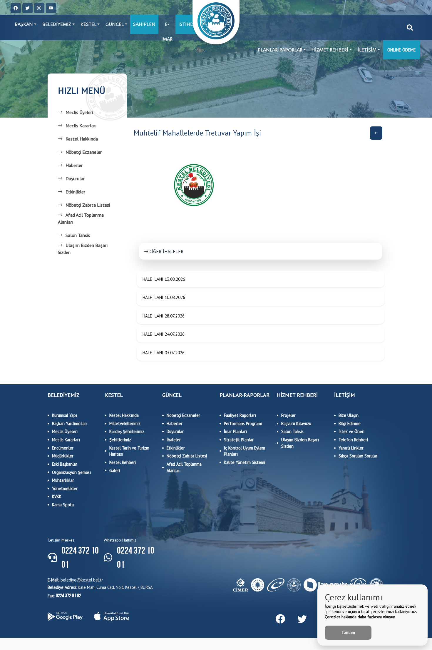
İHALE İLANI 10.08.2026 (163, 297)
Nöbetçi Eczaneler (84, 152)
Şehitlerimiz (120, 439)
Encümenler (62, 448)
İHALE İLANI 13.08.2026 (163, 279)
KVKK (56, 496)
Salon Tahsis (78, 235)
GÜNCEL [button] (115, 24)
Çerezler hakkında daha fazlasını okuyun (360, 616)
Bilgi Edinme (350, 423)
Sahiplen (144, 24)
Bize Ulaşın (349, 415)
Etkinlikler (75, 192)
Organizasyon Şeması (71, 472)
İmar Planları (235, 431)
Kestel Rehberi (122, 462)
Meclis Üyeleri (79, 112)
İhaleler (174, 439)
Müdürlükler (62, 456)
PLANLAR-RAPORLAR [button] (280, 50)
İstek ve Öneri (351, 431)
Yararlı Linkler (351, 448)
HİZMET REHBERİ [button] (330, 50)
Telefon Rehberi (353, 439)
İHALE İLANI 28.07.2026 (163, 316)
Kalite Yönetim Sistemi (244, 462)
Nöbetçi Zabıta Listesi (88, 205)
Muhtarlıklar (63, 480)
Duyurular (75, 178)
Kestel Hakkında (82, 139)
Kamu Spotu (63, 504)
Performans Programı (243, 423)
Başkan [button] (24, 24)
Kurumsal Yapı (64, 415)
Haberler (74, 165)
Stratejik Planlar (239, 439)
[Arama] (409, 27)
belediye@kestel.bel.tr (75, 580)
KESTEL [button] (88, 24)
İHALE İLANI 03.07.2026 (163, 352)
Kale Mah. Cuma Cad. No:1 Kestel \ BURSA (100, 587)
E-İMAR (167, 27)
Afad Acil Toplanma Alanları (81, 218)
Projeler (288, 415)
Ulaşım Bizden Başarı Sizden (83, 248)
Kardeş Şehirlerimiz (126, 431)
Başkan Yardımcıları (69, 423)
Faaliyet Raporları (240, 415)
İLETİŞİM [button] (367, 50)
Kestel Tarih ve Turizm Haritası (129, 451)
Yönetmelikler (65, 488)
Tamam (348, 632)
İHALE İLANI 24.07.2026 (163, 334)
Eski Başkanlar (64, 464)
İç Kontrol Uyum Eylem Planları (244, 451)
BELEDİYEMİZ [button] (56, 24)
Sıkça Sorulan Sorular (358, 456)
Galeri (114, 470)
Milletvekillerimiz (124, 423)
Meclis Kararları (81, 125)
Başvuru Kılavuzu (296, 423)
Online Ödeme (401, 50)
